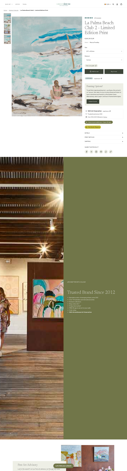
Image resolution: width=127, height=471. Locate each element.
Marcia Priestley (94, 42)
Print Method (89, 137)
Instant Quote (93, 101)
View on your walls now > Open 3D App (99, 122)
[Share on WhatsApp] (106, 152)
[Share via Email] (101, 152)
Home (5, 10)
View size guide (90, 65)
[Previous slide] (14, 66)
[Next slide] (80, 66)
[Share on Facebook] (86, 152)
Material (87, 56)
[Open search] (113, 4)
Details (87, 133)
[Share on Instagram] (96, 152)
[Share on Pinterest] (91, 152)
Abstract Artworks (13, 10)
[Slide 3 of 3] (7, 39)
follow (105, 117)
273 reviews (97, 18)
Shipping (88, 141)
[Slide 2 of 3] (7, 29)
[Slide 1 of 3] (7, 18)
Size (86, 47)
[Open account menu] (117, 4)
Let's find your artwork (63, 466)
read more (97, 78)
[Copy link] (111, 152)
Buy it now (114, 71)
